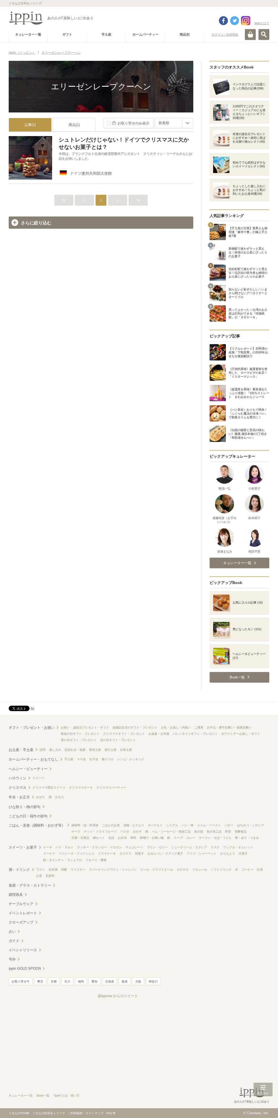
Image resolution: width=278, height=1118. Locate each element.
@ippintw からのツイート (118, 996)
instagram (245, 20)
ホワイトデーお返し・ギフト (240, 733)
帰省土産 (95, 749)
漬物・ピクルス (133, 825)
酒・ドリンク (19, 870)
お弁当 (122, 837)
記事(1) (30, 125)
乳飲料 (50, 875)
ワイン (40, 869)
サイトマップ (94, 1113)
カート (250, 34)
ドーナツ (49, 853)
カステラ (125, 853)
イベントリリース (23, 950)
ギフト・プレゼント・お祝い (32, 728)
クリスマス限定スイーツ (49, 787)
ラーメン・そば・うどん (215, 837)
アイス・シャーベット (202, 853)
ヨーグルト (155, 825)
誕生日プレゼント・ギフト (91, 727)
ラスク (215, 847)
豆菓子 (243, 853)
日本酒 (53, 869)
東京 (40, 981)
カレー (190, 837)
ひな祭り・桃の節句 (24, 807)
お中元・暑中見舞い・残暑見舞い (229, 727)
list (32, 708)
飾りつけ (108, 759)
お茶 (39, 875)
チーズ (75, 831)
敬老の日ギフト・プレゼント (80, 733)
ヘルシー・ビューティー (28, 769)
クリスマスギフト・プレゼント (124, 733)
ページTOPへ (263, 1106)
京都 (54, 981)
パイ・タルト (65, 847)
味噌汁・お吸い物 (152, 837)
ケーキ (47, 847)
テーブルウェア (21, 904)
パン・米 (188, 825)
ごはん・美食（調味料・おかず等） (37, 825)
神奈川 (153, 981)
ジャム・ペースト (209, 825)
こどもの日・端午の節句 (28, 816)
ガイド (14, 941)
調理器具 (16, 895)
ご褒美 (198, 727)
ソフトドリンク (221, 869)
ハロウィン (17, 778)
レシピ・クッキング (130, 759)
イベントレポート (23, 913)
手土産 (68, 759)
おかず (137, 831)
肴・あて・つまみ (247, 837)
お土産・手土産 (21, 750)
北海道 (109, 981)
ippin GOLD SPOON (25, 968)
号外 (12, 959)
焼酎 (64, 869)
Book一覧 (43, 1095)
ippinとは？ (261, 23)
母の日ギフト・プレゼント (79, 740)
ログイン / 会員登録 (225, 34)
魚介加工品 (214, 831)
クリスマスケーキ (81, 787)
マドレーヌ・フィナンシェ (76, 853)
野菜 (228, 831)
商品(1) (74, 125)
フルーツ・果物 (96, 860)
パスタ (124, 831)
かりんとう (227, 853)
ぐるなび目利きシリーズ (48, 1113)
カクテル (183, 869)
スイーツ (39, 778)
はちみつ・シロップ (250, 825)
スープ (178, 837)
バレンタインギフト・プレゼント (195, 733)
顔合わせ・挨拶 (75, 749)
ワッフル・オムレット (238, 847)
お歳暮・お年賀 (159, 733)
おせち (40, 797)
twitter (234, 20)
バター (229, 825)
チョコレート (134, 847)
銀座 (125, 981)
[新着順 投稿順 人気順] (174, 123)
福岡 (81, 981)
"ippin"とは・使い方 (66, 1095)
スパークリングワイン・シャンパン (113, 869)
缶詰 (111, 837)
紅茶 (260, 869)
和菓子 (139, 853)
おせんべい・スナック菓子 (165, 853)
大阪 (138, 981)
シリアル (172, 825)
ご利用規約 (75, 1113)
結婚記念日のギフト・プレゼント (135, 727)
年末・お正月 (19, 797)
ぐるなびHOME (19, 1113)
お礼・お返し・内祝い (176, 727)
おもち (59, 797)
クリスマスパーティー (111, 787)
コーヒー (248, 869)
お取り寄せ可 (21, 981)
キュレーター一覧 (21, 1095)
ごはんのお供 (111, 825)
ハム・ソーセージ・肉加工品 (171, 831)
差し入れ (55, 749)
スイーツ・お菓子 (23, 847)
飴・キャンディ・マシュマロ (62, 860)
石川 (67, 981)
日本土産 (126, 749)
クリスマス (17, 788)
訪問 (43, 749)
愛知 (94, 981)
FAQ (109, 1113)
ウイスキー (78, 869)
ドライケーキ (107, 853)
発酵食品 (241, 831)
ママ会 (81, 759)
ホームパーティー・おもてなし (33, 759)
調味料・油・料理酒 (84, 825)
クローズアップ (21, 922)
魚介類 (198, 831)
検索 (263, 34)
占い (12, 931)
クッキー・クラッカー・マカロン (99, 847)
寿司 (133, 837)
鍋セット (99, 837)
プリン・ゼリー (157, 847)
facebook (223, 20)
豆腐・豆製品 (80, 837)
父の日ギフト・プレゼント (118, 740)
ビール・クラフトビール (156, 869)
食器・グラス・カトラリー (30, 885)
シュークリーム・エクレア (189, 847)
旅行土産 (110, 749)
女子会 (93, 759)
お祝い (65, 727)
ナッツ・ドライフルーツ (100, 831)
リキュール (199, 869)
